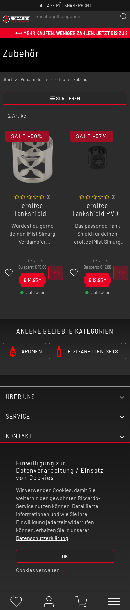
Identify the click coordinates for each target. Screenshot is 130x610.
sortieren (68, 98)
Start (7, 79)
